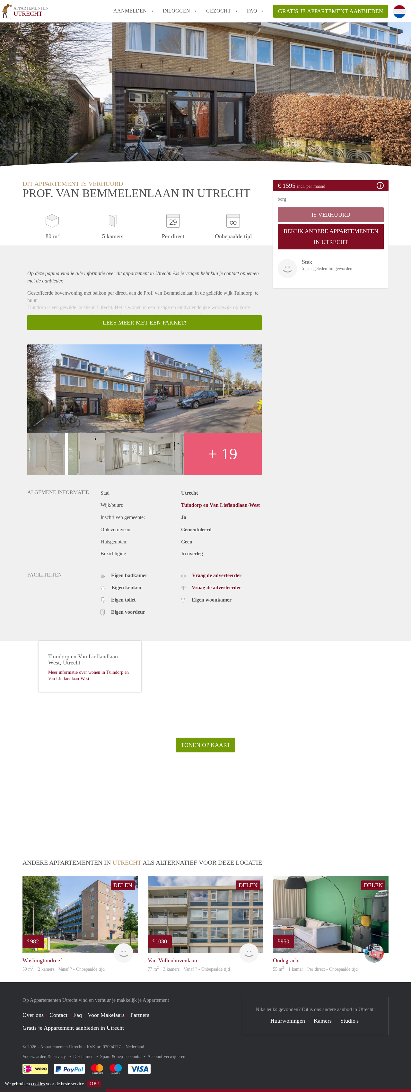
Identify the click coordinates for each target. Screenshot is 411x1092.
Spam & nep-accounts (120, 1056)
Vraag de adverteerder (216, 575)
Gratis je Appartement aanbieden (330, 11)
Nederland (135, 1046)
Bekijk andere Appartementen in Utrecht (331, 236)
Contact (58, 1015)
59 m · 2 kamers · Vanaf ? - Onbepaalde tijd (63, 969)
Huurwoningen (287, 1021)
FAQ (252, 10)
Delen (122, 885)
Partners (139, 1015)
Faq (77, 1015)
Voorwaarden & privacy (44, 1056)
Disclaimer (83, 1056)
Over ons (33, 1015)
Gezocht (218, 10)
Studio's (349, 1021)
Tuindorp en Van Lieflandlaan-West (220, 505)
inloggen (176, 10)
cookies (38, 1083)
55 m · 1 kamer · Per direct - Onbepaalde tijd (315, 969)
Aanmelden (130, 10)
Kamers (323, 1021)
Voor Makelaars (106, 1015)
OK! (94, 1083)
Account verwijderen (166, 1056)
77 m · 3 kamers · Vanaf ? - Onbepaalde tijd (189, 969)
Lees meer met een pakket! (145, 322)
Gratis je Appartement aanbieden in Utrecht (73, 1028)
